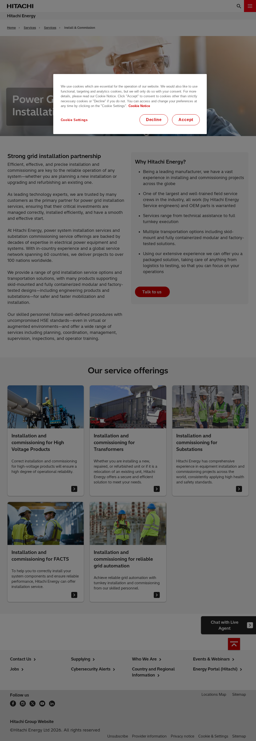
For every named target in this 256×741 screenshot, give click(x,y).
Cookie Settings (74, 120)
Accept (185, 120)
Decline (154, 120)
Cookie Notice (139, 106)
